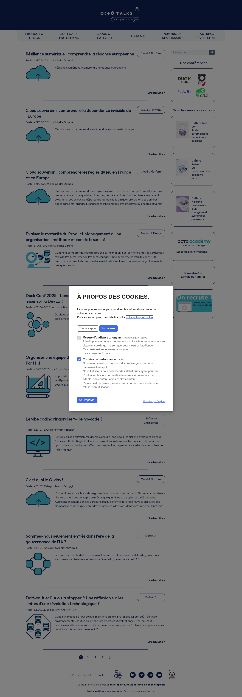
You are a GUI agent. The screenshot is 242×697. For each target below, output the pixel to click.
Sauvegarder (87, 400)
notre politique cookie (139, 317)
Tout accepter (87, 328)
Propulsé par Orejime (154, 401)
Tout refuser (108, 328)
